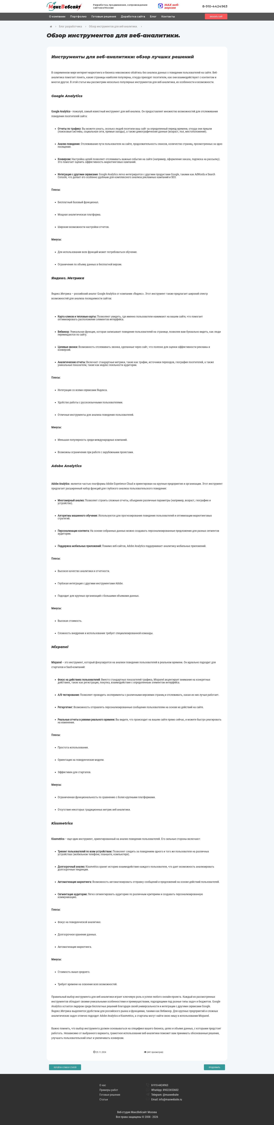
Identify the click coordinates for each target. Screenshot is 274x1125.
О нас (102, 1085)
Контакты (168, 16)
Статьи (103, 1099)
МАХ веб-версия (171, 6)
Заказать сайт (216, 17)
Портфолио (78, 16)
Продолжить (214, 1067)
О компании (57, 16)
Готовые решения (103, 16)
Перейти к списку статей (65, 1067)
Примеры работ (108, 1090)
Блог (153, 16)
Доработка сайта (133, 16)
